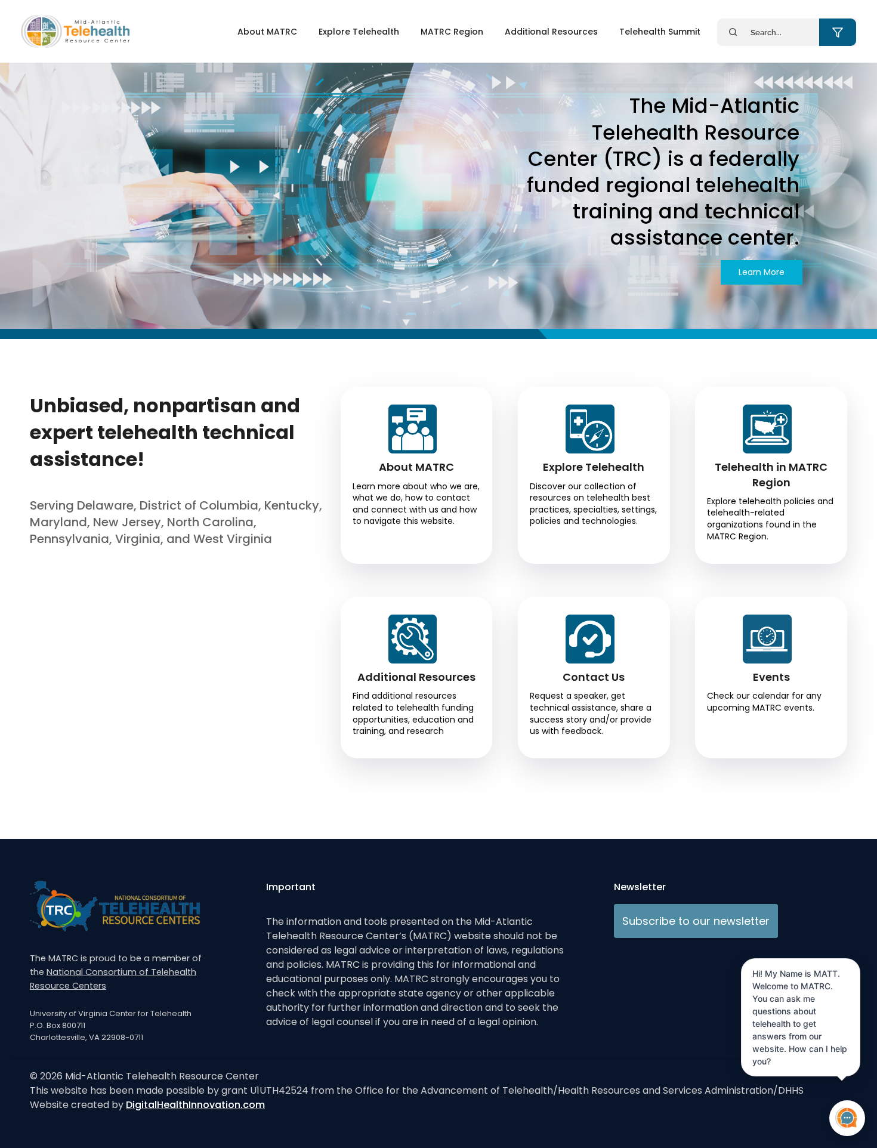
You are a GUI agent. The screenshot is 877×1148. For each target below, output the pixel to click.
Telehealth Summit (659, 32)
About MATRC (267, 32)
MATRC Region (452, 32)
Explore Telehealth (359, 32)
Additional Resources (551, 32)
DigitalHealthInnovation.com (195, 1105)
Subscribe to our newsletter (696, 921)
